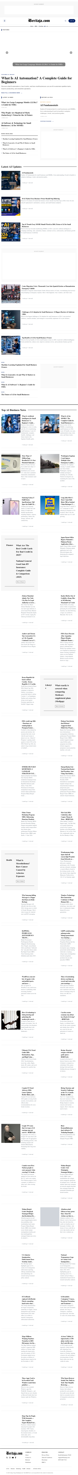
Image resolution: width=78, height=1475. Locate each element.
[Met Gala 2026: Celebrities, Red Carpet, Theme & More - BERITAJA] (49, 820)
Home (31, 26)
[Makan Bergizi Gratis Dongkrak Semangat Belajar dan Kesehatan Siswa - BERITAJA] (10, 1216)
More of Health (20, 881)
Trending (41, 26)
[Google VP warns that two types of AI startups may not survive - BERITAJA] (10, 1133)
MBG (36, 26)
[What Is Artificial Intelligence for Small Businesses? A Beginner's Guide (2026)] (10, 423)
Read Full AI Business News (11, 93)
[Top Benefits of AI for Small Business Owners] (10, 345)
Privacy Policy (45, 1455)
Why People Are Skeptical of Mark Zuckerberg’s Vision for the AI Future (17, 113)
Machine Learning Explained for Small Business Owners (20, 139)
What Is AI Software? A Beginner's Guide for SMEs (19, 149)
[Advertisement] (39, 10)
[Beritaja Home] (39, 21)
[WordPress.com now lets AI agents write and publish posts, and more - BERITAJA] (10, 984)
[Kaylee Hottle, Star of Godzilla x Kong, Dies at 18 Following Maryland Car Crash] (49, 603)
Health (23, 1468)
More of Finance (20, 582)
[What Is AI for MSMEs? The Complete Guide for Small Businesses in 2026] (49, 423)
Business (13, 1468)
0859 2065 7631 (62, 1460)
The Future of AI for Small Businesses (14, 153)
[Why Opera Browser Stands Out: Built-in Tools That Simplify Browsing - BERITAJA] (49, 1385)
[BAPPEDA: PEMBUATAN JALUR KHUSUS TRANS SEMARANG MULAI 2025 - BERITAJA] (10, 938)
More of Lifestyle (60, 706)
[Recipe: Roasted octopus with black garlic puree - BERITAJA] (49, 1057)
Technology (18, 1468)
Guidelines (28, 1462)
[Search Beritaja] (65, 21)
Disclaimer (44, 1460)
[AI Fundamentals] (10, 180)
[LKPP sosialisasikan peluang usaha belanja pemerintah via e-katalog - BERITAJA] (49, 938)
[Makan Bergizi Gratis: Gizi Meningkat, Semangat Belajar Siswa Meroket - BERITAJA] (49, 1173)
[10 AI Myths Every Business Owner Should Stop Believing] (10, 206)
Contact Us (28, 1457)
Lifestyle (28, 1468)
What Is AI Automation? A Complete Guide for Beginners (36, 79)
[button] (7, 53)
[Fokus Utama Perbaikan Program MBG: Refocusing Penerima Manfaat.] (10, 820)
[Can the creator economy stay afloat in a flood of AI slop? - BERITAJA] (49, 1020)
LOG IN (72, 20)
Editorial (27, 1460)
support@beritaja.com (64, 1457)
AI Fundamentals (49, 105)
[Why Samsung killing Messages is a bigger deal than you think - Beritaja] (10, 902)
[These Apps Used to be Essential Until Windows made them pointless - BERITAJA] (10, 1385)
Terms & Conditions (47, 1457)
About (27, 1455)
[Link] (7, 1457)
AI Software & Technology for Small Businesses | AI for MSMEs (16, 124)
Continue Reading (47, 121)
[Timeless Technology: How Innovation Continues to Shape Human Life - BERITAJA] (49, 902)
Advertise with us (37, 1468)
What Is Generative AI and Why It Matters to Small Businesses (19, 144)
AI (44, 26)
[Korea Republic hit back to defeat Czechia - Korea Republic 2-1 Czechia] (10, 684)
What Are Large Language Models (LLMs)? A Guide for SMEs (19, 103)
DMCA (43, 1462)
